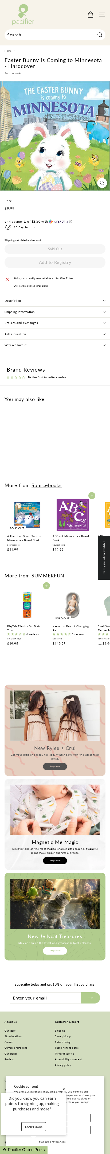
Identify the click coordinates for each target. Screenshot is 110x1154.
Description (13, 300)
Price (8, 201)
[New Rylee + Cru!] (55, 715)
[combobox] (55, 34)
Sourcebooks (13, 73)
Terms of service (64, 1053)
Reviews (10, 1059)
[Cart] (90, 15)
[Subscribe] (90, 998)
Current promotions (16, 1047)
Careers (9, 1042)
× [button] (64, 1089)
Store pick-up (63, 1036)
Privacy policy (63, 1065)
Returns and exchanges (21, 323)
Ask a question (15, 334)
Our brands (11, 1053)
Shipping (10, 240)
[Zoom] (102, 183)
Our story (10, 1030)
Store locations (13, 1036)
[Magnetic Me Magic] (55, 810)
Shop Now (55, 766)
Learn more (33, 1127)
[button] (55, 221)
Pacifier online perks (67, 1047)
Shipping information (20, 312)
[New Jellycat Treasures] (55, 904)
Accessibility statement (68, 1059)
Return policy (63, 1042)
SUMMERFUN (48, 575)
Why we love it (16, 345)
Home (8, 51)
